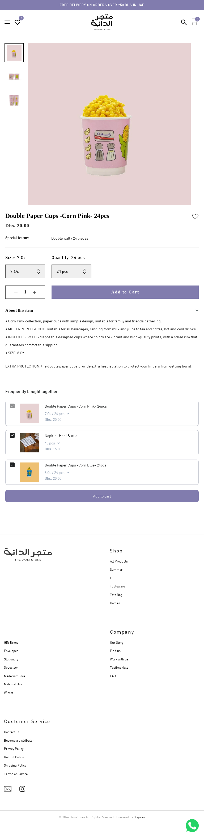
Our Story (116, 643)
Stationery (11, 659)
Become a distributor (19, 740)
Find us (115, 651)
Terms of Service (16, 774)
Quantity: (68, 258)
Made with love (14, 676)
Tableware (117, 586)
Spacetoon (11, 667)
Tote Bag (116, 595)
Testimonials (119, 667)
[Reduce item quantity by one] (12, 292)
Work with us (119, 659)
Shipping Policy (15, 765)
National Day (13, 684)
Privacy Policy (13, 749)
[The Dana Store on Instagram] (22, 789)
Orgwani (140, 817)
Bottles (115, 603)
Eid (112, 578)
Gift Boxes (11, 643)
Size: (15, 258)
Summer (116, 570)
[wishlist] (17, 22)
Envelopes (11, 651)
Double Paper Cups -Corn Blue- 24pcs (76, 465)
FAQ (113, 676)
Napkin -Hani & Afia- (62, 435)
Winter (8, 693)
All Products (119, 561)
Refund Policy (14, 757)
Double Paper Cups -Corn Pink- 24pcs (76, 406)
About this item (19, 310)
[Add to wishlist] (195, 215)
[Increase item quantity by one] (38, 292)
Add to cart (102, 496)
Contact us (11, 732)
